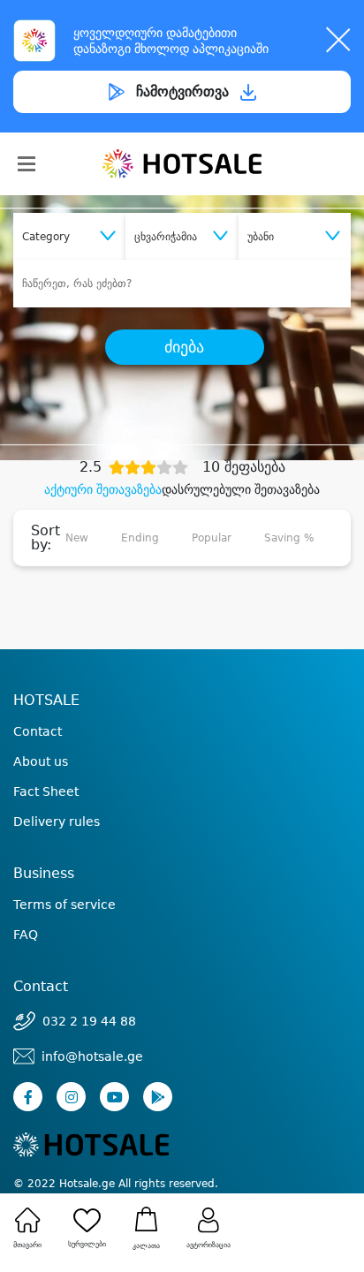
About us (40, 761)
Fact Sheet (46, 791)
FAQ (25, 935)
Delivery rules (56, 821)
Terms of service (64, 904)
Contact (37, 731)
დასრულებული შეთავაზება (241, 489)
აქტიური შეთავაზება (103, 489)
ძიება (184, 347)
